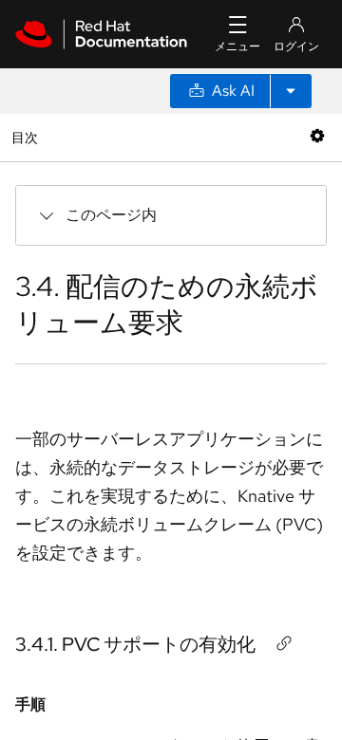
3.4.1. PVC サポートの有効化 (135, 644)
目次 (27, 137)
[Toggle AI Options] (291, 91)
